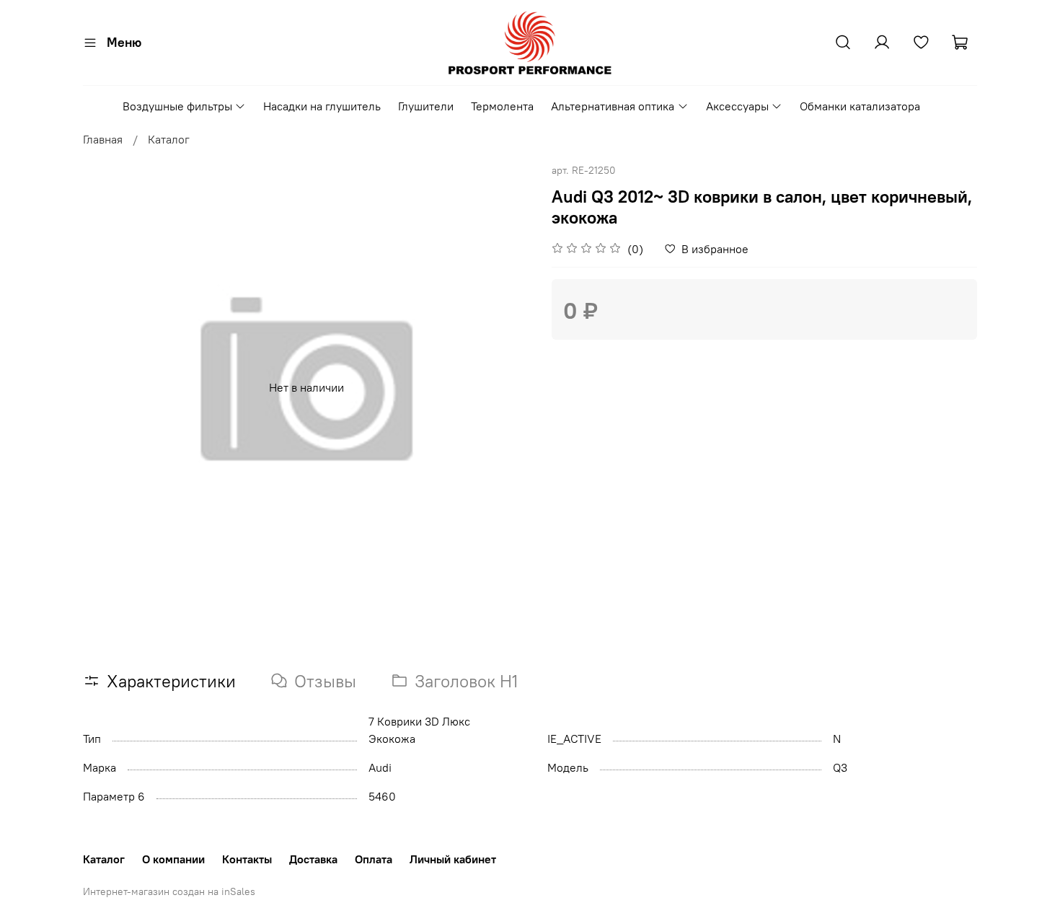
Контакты (247, 859)
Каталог (169, 139)
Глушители (426, 106)
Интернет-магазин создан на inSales (169, 891)
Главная (103, 139)
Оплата (373, 859)
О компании (173, 859)
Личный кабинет (453, 859)
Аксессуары (737, 106)
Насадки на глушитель (322, 106)
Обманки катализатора (860, 106)
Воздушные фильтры (177, 106)
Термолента (502, 106)
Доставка (313, 859)
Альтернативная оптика (612, 106)
